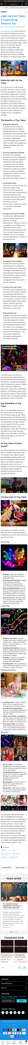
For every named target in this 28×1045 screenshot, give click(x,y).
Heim (2, 7)
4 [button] (17, 932)
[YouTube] (19, 1012)
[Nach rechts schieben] (24, 968)
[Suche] (5, 4)
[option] (14, 906)
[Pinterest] (10, 1012)
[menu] (1, 4)
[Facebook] (2, 1012)
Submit (21, 1000)
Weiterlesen (6, 927)
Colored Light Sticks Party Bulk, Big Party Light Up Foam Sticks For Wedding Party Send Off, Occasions (20, 955)
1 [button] (10, 932)
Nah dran (26, 1)
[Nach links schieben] (20, 968)
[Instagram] (6, 1012)
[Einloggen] (22, 4)
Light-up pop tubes (7, 31)
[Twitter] (23, 1012)
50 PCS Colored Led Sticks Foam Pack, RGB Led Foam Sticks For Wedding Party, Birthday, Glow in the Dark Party (7, 955)
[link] (8, 1042)
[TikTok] (15, 1012)
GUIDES (6, 7)
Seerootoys (11, 1021)
